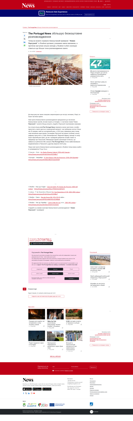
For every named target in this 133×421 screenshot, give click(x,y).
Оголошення (55, 1)
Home (105, 4)
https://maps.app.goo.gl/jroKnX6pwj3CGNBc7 (43, 154)
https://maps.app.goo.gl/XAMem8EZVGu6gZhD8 (44, 159)
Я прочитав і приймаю (63, 370)
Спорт (103, 7)
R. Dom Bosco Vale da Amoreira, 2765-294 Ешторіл (61, 157)
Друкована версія (48, 1)
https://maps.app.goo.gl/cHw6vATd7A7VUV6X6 (43, 204)
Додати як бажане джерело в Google (42, 243)
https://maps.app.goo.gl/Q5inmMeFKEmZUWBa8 (44, 199)
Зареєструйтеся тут (89, 14)
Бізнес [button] (63, 7)
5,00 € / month (55, 273)
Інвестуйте (69, 7)
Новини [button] (49, 7)
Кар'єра (77, 1)
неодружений (39, 269)
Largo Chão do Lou (54, 202)
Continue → (72, 278)
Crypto (109, 4)
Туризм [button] (87, 7)
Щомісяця (55, 269)
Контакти (82, 1)
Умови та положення (94, 393)
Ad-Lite (108, 1)
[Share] (109, 78)
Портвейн (82, 7)
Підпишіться (93, 367)
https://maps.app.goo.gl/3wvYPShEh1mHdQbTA (49, 189)
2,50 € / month (39, 273)
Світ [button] (59, 7)
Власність (93, 7)
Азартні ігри (108, 7)
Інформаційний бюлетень (70, 1)
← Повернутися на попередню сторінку (100, 111)
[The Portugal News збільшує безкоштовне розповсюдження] (55, 69)
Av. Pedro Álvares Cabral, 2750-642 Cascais (55, 152)
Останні (95, 1)
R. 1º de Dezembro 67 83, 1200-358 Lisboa (66, 192)
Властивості (61, 1)
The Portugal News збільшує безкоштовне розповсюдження (43, 27)
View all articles (55, 356)
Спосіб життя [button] (75, 7)
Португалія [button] (54, 7)
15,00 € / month (71, 273)
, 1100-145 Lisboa (69, 202)
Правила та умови (69, 370)
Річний (71, 269)
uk (102, 1)
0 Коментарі (38, 51)
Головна (25, 27)
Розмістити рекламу (88, 1)
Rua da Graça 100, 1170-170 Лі (50, 197)
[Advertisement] (55, 101)
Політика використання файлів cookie (98, 392)
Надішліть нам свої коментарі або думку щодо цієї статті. (46, 296)
